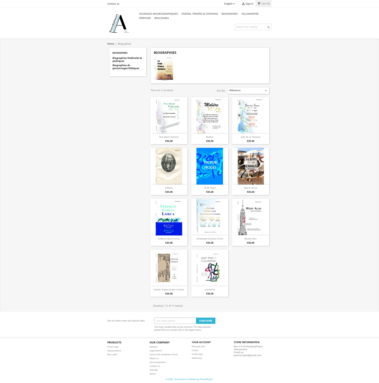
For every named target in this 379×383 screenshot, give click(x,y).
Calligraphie (249, 13)
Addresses (197, 358)
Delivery (154, 346)
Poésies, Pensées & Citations (200, 13)
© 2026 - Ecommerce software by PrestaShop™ (189, 379)
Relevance (248, 90)
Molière (209, 137)
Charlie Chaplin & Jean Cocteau (168, 289)
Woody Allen (250, 238)
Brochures (161, 18)
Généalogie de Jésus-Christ (209, 238)
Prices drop (113, 346)
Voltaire (169, 187)
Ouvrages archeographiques (158, 13)
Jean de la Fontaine (250, 137)
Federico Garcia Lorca (169, 238)
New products (114, 350)
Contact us (113, 3)
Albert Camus (250, 187)
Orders (195, 350)
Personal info (198, 346)
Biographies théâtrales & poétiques (127, 59)
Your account (201, 342)
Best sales (112, 354)
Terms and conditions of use (164, 354)
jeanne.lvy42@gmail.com (247, 355)
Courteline (210, 289)
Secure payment (158, 362)
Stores (153, 373)
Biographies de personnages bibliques (126, 67)
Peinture (145, 18)
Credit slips (197, 354)
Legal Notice (156, 350)
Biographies (229, 13)
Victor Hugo (210, 187)
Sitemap (154, 369)
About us (154, 358)
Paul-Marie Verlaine (169, 137)
